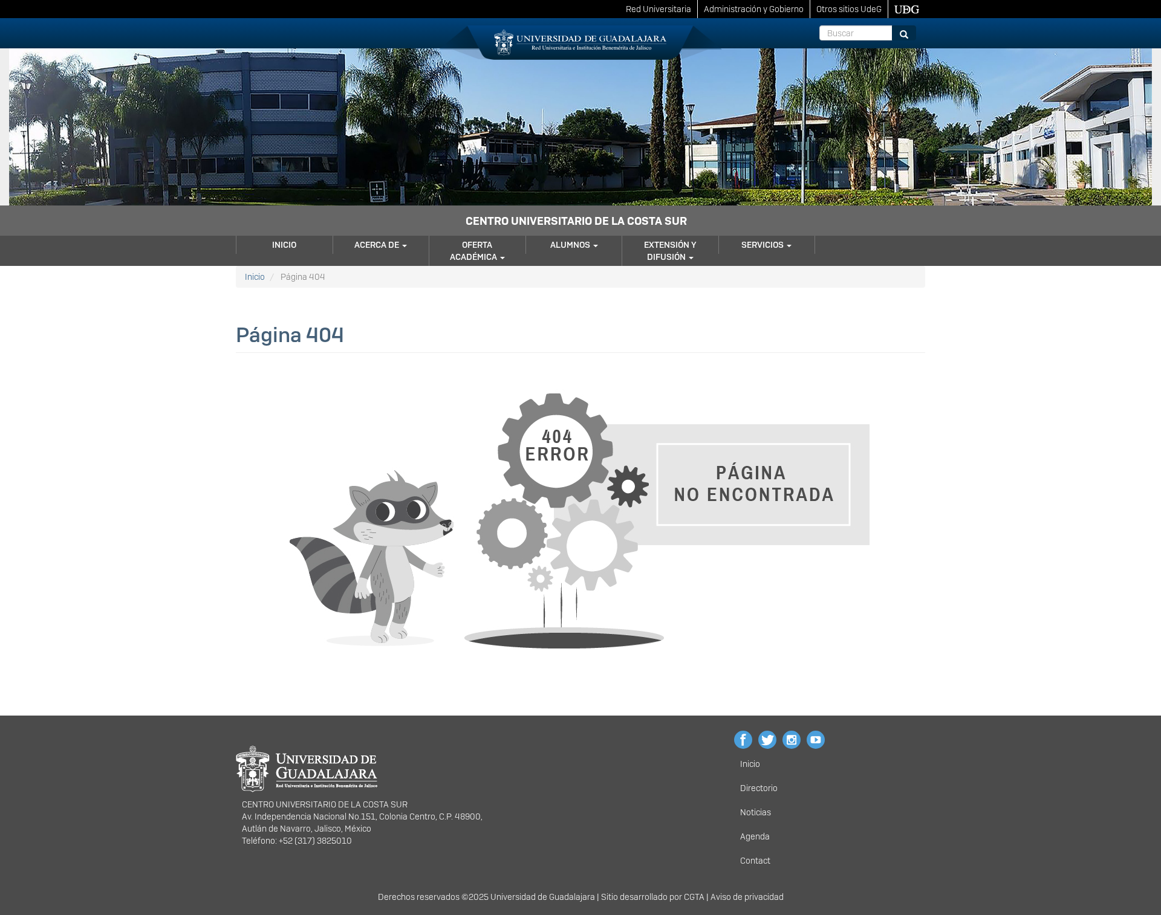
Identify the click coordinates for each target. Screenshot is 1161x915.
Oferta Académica (474, 250)
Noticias (755, 812)
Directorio (759, 788)
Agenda (755, 836)
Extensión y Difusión (670, 250)
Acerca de (377, 244)
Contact (755, 860)
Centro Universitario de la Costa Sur (576, 221)
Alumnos (571, 244)
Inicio (284, 244)
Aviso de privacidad (747, 896)
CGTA (694, 896)
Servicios (763, 244)
